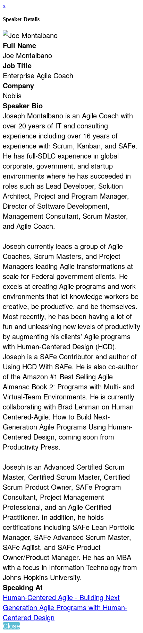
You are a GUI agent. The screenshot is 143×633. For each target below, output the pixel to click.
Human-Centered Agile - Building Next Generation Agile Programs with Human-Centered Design (65, 607)
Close (11, 626)
